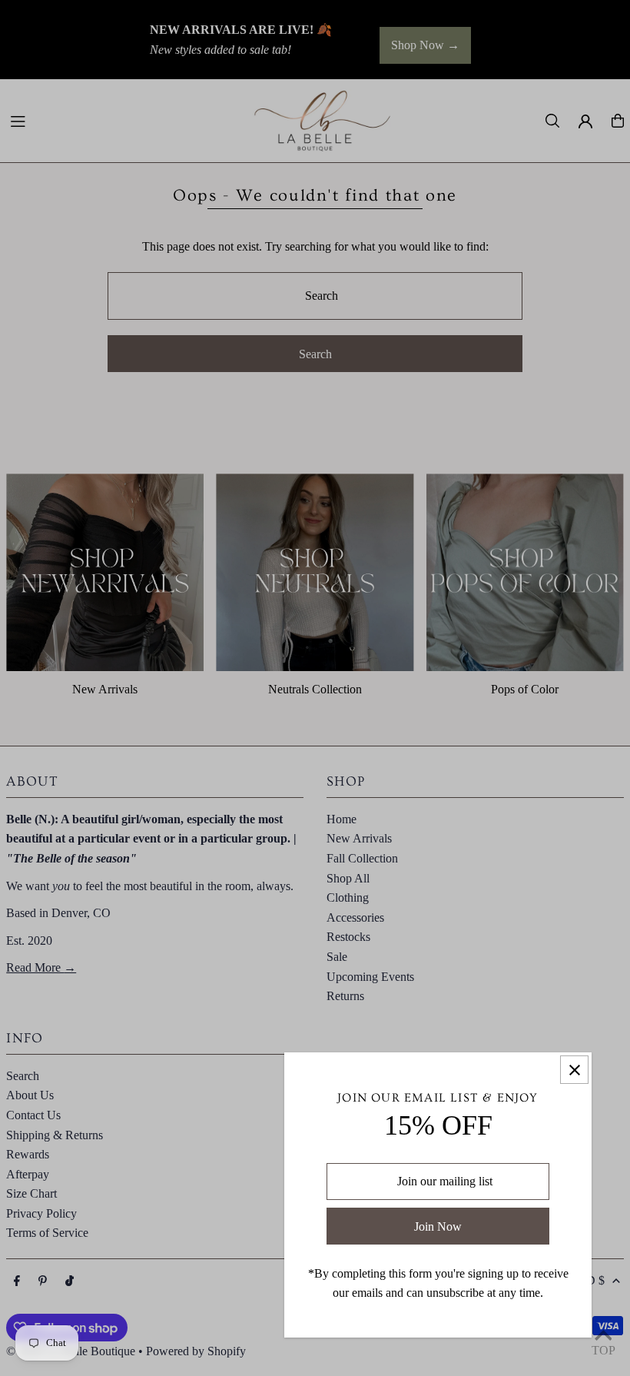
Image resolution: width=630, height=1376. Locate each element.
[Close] (574, 1069)
